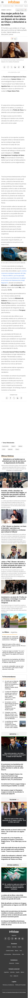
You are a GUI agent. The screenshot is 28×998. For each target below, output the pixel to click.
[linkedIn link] (22, 938)
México (16, 950)
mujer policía (5, 446)
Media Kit (16, 976)
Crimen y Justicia (6, 10)
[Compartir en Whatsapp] (4, 67)
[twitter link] (9, 938)
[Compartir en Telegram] (18, 67)
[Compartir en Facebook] (8, 67)
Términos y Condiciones (8, 984)
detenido (10, 449)
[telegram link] (19, 938)
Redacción (11, 963)
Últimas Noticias (16, 954)
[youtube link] (15, 938)
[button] (2, 2)
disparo (13, 446)
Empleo (17, 963)
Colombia (14, 947)
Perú (21, 950)
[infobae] (14, 2)
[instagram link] (12, 938)
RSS (23, 954)
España (19, 947)
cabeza (20, 446)
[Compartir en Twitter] (11, 67)
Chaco (17, 449)
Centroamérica (7, 954)
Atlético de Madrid (15, 6)
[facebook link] (5, 938)
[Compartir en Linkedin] (15, 67)
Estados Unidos (10, 950)
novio (3, 449)
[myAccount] (25, 2)
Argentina (6, 972)
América (9, 947)
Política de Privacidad (20, 984)
